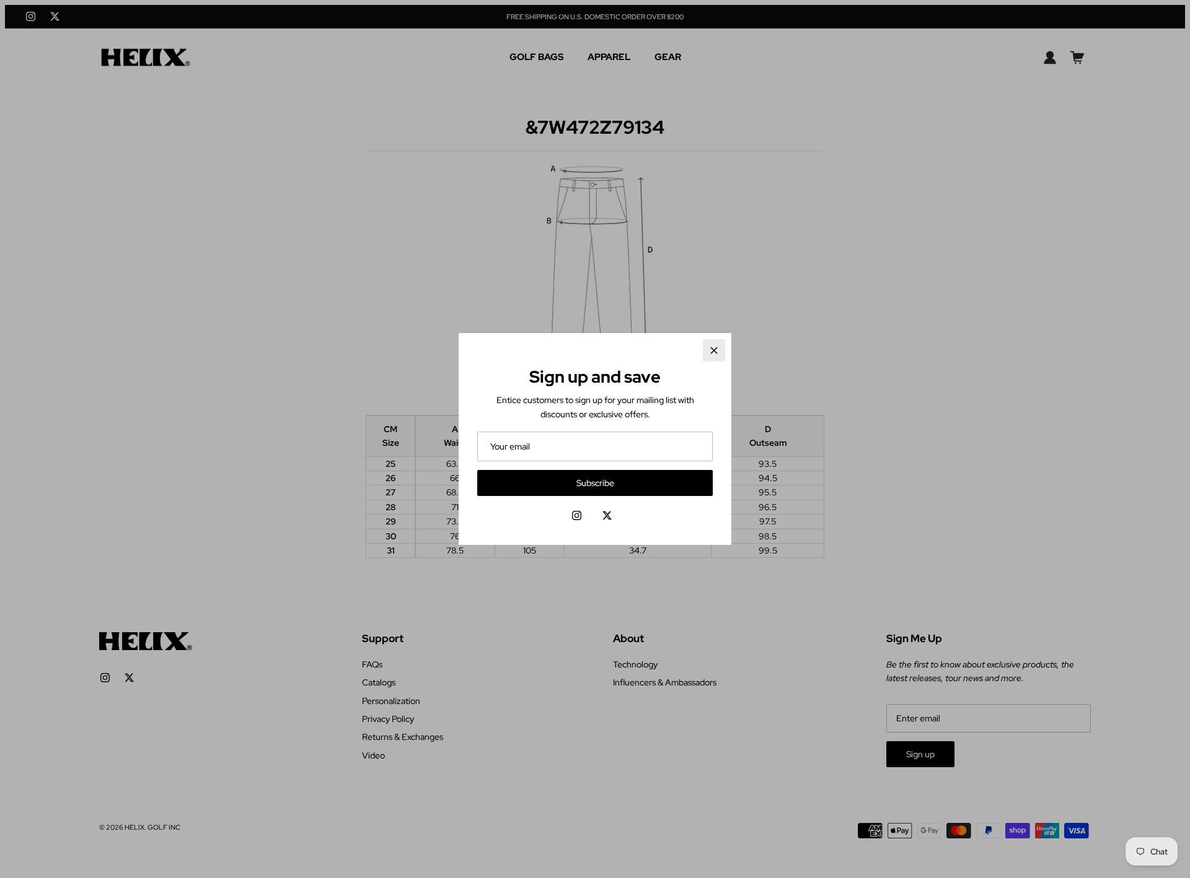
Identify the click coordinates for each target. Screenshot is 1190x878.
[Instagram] (577, 515)
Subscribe (595, 483)
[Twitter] (607, 515)
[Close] (714, 350)
